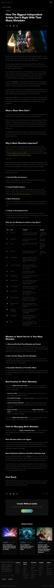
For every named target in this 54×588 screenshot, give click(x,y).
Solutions (33, 577)
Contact (40, 574)
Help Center (49, 568)
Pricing (40, 572)
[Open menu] (51, 2)
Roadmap (41, 567)
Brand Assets (49, 574)
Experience (41, 568)
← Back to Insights (6, 7)
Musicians (17, 567)
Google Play (10, 579)
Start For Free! (27, 511)
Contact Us (49, 570)
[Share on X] (7, 26)
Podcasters (18, 568)
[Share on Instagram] (17, 26)
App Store (4, 579)
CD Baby (29, 456)
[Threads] (12, 575)
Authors (17, 572)
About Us (41, 565)
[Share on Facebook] (10, 26)
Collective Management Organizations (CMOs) (19, 155)
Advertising (49, 572)
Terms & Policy (45, 585)
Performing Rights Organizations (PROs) (17, 153)
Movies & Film (26, 575)
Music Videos (25, 573)
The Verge (15, 81)
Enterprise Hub (34, 565)
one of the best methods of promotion (21, 194)
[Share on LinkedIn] (13, 26)
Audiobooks (25, 577)
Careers (40, 570)
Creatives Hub (18, 565)
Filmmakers (18, 570)
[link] (9, 541)
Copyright (50, 585)
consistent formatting (29, 398)
